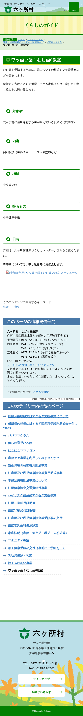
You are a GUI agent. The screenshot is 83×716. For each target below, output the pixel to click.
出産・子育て (11, 307)
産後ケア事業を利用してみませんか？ (33, 458)
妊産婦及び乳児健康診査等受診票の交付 (35, 518)
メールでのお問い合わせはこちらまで (31, 365)
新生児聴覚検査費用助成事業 (27, 465)
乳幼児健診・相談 (20, 555)
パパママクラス (18, 435)
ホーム (21, 39)
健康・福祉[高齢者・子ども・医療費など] (23, 42)
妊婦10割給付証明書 (21, 503)
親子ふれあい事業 (20, 563)
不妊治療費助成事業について (27, 480)
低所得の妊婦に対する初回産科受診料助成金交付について (40, 425)
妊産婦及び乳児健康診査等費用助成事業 (35, 473)
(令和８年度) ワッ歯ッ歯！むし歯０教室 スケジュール (43, 272)
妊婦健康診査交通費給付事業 (27, 488)
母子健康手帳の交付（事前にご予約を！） (36, 548)
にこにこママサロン (21, 450)
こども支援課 (41, 392)
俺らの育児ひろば (20, 442)
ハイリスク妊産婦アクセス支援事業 (32, 495)
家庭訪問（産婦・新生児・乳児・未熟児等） (38, 533)
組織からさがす (41, 692)
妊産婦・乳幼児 (54, 42)
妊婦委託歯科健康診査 (23, 525)
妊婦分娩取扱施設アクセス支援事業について (38, 416)
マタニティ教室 (18, 540)
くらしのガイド (35, 39)
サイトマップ (41, 679)
